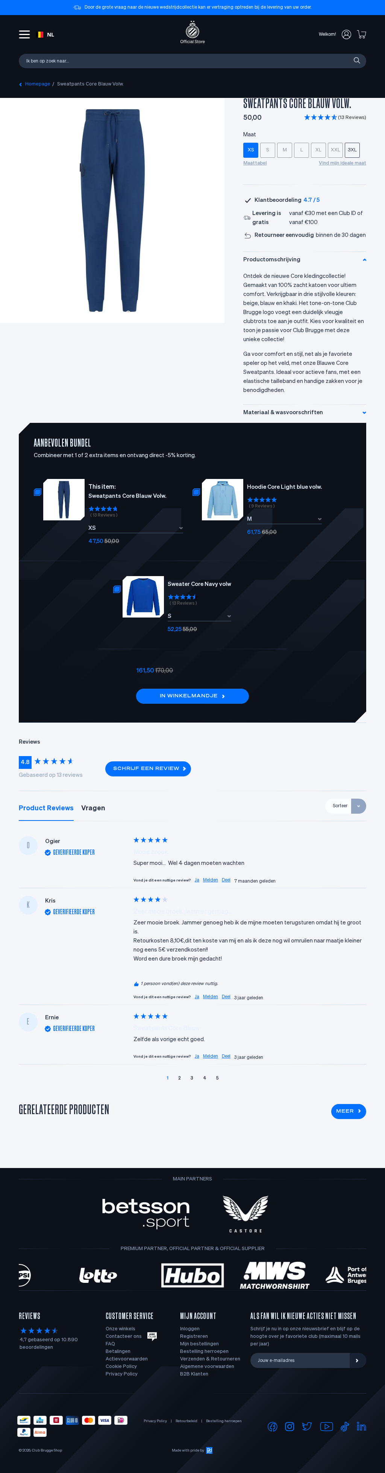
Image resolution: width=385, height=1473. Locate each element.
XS (251, 150)
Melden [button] (210, 880)
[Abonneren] (358, 1360)
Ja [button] (197, 880)
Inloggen (190, 1329)
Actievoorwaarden (127, 1359)
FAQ (110, 1344)
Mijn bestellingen (199, 1344)
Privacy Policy (122, 1374)
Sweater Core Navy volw (199, 584)
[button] (335, 118)
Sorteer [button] (340, 806)
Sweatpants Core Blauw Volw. (90, 84)
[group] (58, 762)
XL (318, 150)
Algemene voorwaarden (207, 1366)
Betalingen (118, 1351)
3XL (352, 150)
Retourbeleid (186, 1421)
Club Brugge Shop (47, 1450)
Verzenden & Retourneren (210, 1359)
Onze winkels (120, 1329)
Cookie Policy (121, 1366)
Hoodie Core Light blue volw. (284, 487)
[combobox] (45, 34)
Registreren (194, 1336)
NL (50, 34)
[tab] (46, 808)
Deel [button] (226, 880)
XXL (335, 150)
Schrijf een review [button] (146, 769)
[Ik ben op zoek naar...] (356, 61)
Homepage (37, 84)
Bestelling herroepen (204, 1351)
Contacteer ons (124, 1336)
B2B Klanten (194, 1374)
